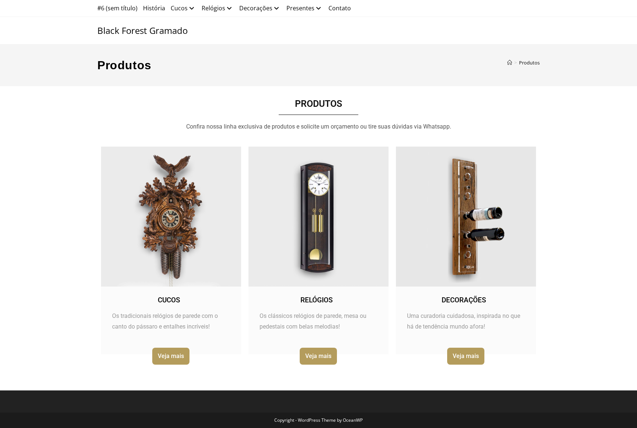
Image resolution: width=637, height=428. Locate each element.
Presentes (300, 8)
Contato (339, 8)
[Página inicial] (509, 62)
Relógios (213, 8)
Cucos (179, 8)
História (154, 8)
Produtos (529, 62)
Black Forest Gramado (142, 30)
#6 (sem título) (117, 8)
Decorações (255, 8)
